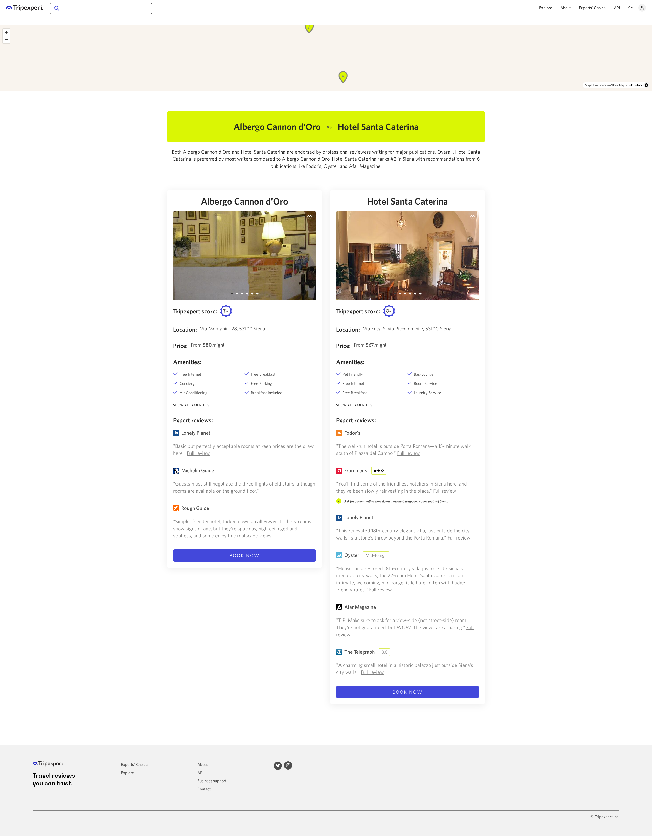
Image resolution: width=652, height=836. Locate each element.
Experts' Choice (592, 7)
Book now (245, 555)
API (617, 7)
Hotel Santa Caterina (407, 201)
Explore (545, 7)
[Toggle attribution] (646, 85)
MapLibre (591, 85)
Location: (185, 329)
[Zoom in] (6, 32)
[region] (326, 58)
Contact (204, 789)
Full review (198, 453)
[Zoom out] (6, 39)
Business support (211, 780)
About (565, 7)
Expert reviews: (193, 420)
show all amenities (191, 405)
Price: (180, 345)
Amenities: (187, 362)
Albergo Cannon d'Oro (244, 201)
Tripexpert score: (195, 311)
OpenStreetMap (614, 85)
